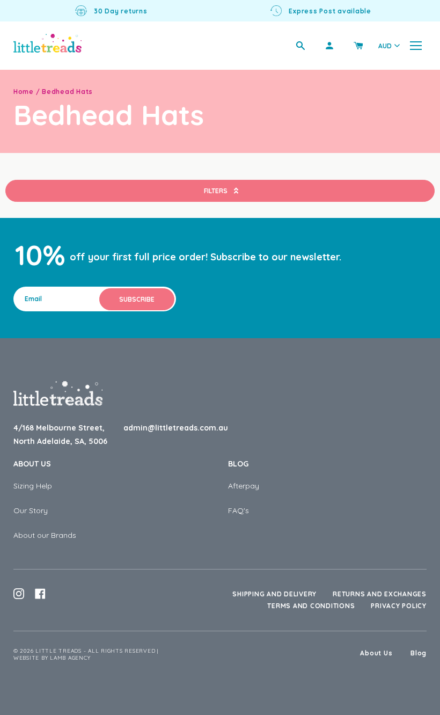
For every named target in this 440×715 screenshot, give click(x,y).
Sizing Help (32, 486)
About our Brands (44, 535)
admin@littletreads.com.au (175, 428)
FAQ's (238, 510)
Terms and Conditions (311, 606)
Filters (216, 191)
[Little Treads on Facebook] (40, 593)
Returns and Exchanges (380, 594)
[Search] (300, 45)
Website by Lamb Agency (52, 657)
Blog (238, 464)
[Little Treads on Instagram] (18, 593)
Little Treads (58, 650)
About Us (32, 464)
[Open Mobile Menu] (416, 45)
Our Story (30, 510)
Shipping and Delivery (274, 594)
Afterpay (243, 486)
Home (23, 91)
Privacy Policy (399, 606)
